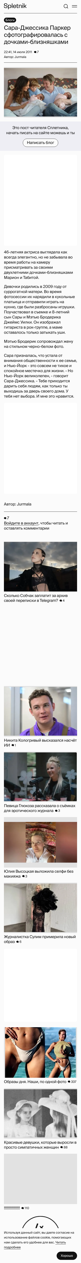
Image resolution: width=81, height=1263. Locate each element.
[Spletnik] (15, 6)
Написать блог (40, 142)
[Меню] (74, 6)
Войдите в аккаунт (21, 523)
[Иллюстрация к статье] (40, 92)
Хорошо (67, 1256)
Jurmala (24, 504)
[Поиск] (65, 6)
